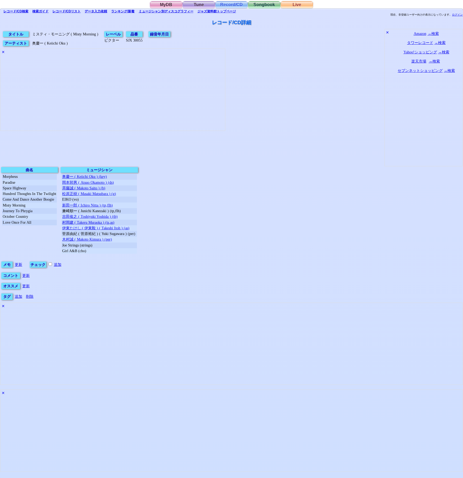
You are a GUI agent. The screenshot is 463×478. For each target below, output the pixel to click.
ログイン (457, 14)
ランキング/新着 (123, 11)
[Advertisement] (113, 93)
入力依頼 (96, 11)
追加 (57, 264)
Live (297, 4)
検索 (15, 11)
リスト (67, 11)
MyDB (166, 4)
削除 (29, 296)
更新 (18, 264)
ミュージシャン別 (166, 11)
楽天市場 (418, 61)
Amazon (420, 33)
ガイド (40, 11)
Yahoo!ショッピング (420, 52)
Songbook (264, 4)
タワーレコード (420, 43)
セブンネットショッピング (420, 70)
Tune (199, 4)
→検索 (433, 33)
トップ (216, 11)
